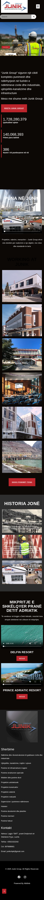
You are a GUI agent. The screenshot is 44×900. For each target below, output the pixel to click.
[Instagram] (25, 877)
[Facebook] (19, 877)
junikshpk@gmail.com (15, 851)
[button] (38, 6)
